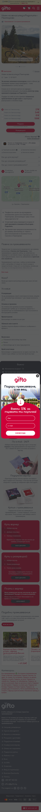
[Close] (37, 376)
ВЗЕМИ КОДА (20, 433)
